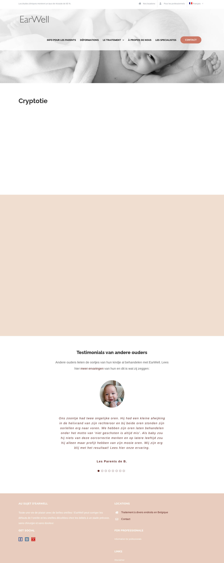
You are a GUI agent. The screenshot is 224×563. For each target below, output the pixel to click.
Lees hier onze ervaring (129, 447)
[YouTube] (33, 539)
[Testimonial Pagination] (99, 471)
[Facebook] (20, 539)
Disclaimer (119, 560)
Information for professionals (128, 539)
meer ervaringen (92, 368)
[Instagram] (27, 539)
